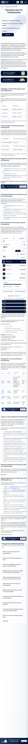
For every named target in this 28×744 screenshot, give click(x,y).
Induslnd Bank (4, 397)
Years (23, 250)
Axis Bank (3, 403)
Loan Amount (5, 238)
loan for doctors (14, 60)
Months (17, 250)
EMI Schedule (21, 291)
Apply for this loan (13, 296)
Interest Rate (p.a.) (6, 244)
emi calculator (19, 233)
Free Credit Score (23, 186)
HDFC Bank (3, 382)
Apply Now (8, 34)
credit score (16, 170)
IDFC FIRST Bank (3, 392)
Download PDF (8, 291)
